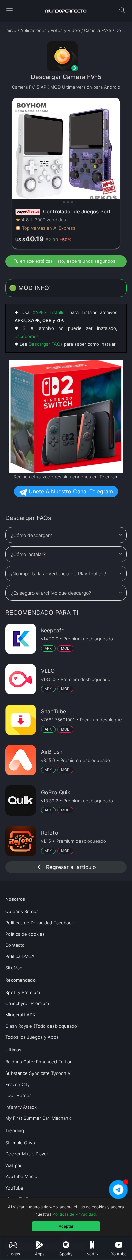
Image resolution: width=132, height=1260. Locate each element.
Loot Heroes (18, 1095)
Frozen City (17, 1084)
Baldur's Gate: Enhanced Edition (39, 1061)
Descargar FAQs (46, 344)
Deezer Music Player (26, 1153)
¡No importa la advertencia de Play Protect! (58, 573)
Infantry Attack (21, 1107)
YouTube (14, 1188)
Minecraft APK (20, 1015)
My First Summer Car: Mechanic (38, 1118)
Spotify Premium (22, 992)
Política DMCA (20, 956)
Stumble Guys (20, 1142)
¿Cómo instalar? (28, 554)
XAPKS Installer (49, 312)
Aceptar (66, 1226)
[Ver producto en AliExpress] (66, 173)
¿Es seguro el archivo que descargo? (51, 593)
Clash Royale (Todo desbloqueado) (42, 1026)
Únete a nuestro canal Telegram (70, 491)
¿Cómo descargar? (31, 535)
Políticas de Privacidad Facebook (39, 922)
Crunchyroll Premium (27, 1003)
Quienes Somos (22, 911)
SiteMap (13, 967)
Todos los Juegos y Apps (32, 1037)
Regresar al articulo (66, 867)
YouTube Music (21, 1176)
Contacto (15, 945)
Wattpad (14, 1165)
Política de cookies (25, 934)
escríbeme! (26, 336)
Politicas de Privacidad (74, 1214)
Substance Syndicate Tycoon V (38, 1073)
